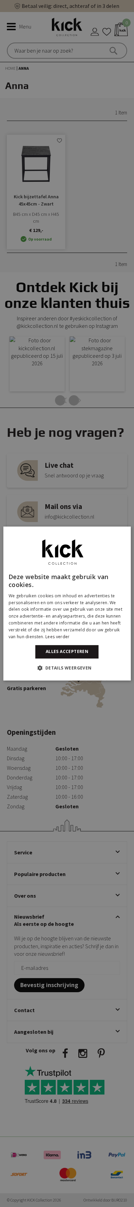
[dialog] (67, 603)
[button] (66, 668)
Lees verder (57, 637)
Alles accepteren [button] (67, 651)
